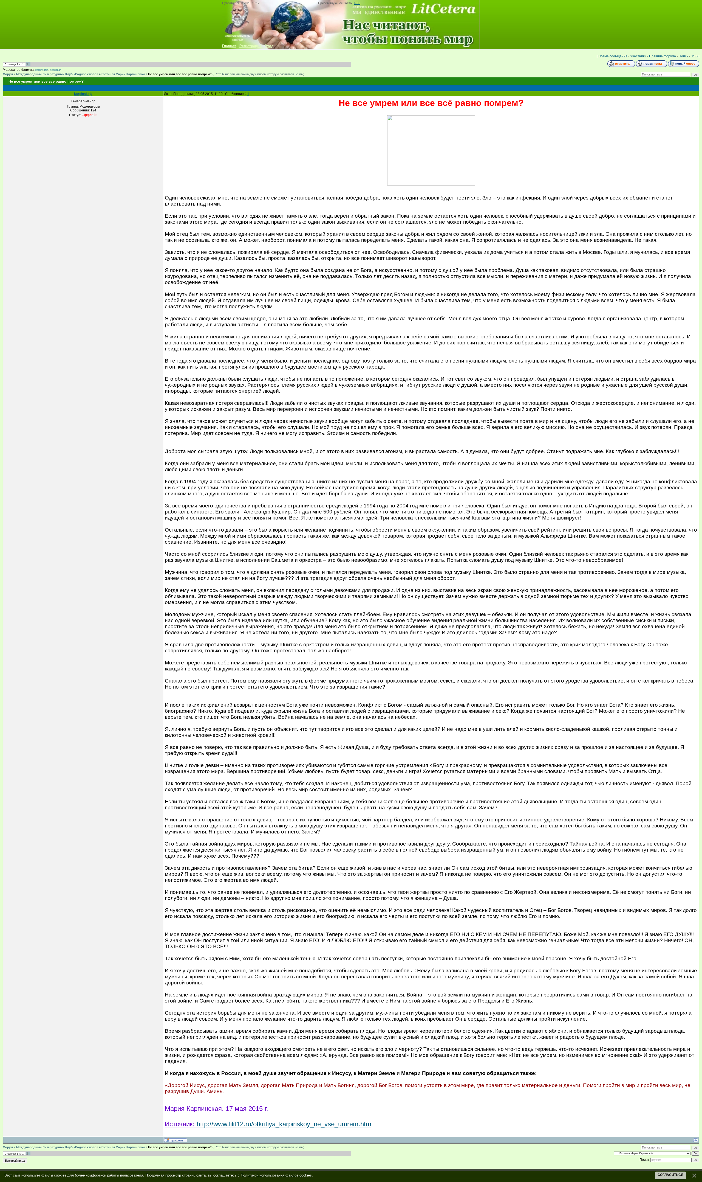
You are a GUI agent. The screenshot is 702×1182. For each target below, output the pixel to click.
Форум (8, 74)
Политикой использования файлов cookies (276, 1175)
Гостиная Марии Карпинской (123, 74)
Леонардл (55, 70)
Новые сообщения (612, 56)
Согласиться (670, 1175)
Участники (638, 56)
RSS (357, 3)
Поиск (683, 56)
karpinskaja (41, 70)
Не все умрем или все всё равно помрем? (180, 74)
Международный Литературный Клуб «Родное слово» (57, 74)
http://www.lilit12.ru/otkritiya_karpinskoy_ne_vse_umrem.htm (284, 1124)
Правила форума (662, 56)
